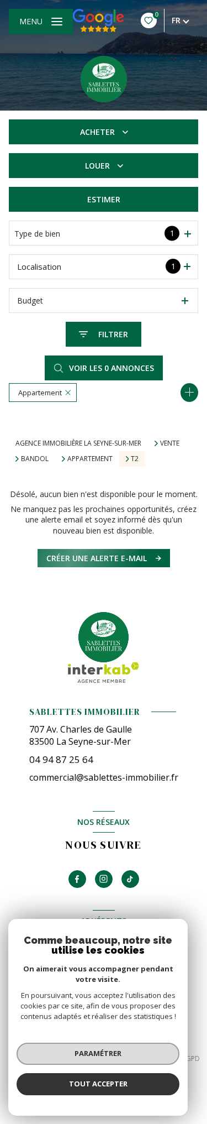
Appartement (90, 459)
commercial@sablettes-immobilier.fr (103, 777)
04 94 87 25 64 (61, 759)
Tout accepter (98, 1084)
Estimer (103, 199)
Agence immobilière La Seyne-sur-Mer (78, 443)
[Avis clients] (98, 20)
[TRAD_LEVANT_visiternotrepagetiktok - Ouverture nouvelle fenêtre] (130, 879)
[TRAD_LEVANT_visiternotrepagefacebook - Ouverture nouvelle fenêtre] (77, 879)
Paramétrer (98, 1053)
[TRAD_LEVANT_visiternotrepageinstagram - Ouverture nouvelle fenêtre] (104, 879)
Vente (169, 443)
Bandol (35, 459)
